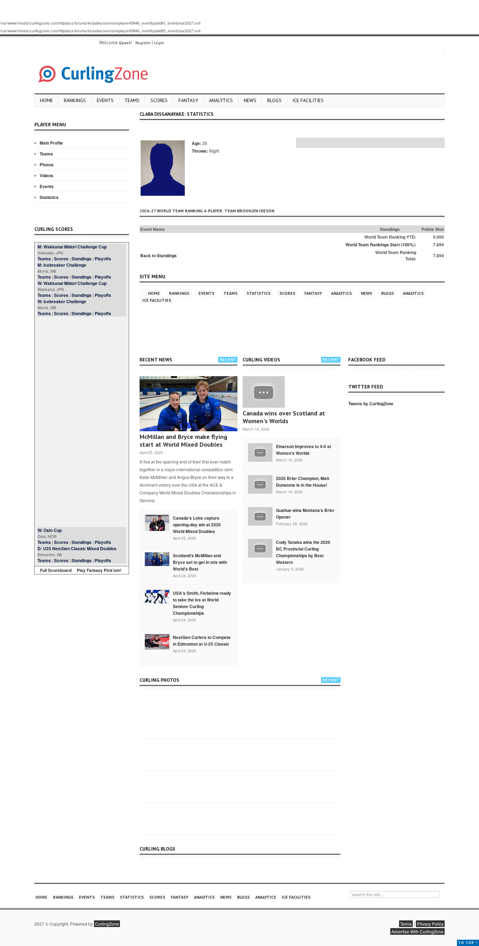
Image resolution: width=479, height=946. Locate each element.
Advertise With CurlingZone (417, 931)
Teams (132, 100)
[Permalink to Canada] (157, 522)
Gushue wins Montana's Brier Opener (305, 513)
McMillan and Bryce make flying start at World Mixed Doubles (183, 440)
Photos (47, 164)
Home (46, 100)
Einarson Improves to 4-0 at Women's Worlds (303, 449)
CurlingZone (107, 924)
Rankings (75, 100)
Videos (46, 175)
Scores (159, 100)
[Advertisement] (81, 422)
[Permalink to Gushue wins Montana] (260, 515)
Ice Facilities (308, 100)
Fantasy (188, 100)
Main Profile (51, 143)
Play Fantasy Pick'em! (99, 570)
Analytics (221, 100)
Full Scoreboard (56, 570)
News (250, 100)
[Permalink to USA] (157, 596)
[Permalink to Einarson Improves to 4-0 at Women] (260, 451)
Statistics (49, 197)
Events (105, 100)
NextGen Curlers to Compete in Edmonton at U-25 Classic (202, 640)
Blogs (274, 100)
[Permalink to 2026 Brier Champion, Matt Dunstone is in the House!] (260, 483)
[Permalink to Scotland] (157, 558)
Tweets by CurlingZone (370, 403)
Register (143, 42)
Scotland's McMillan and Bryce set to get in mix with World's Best (200, 562)
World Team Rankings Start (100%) (380, 244)
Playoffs (103, 258)
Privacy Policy (430, 924)
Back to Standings (158, 255)
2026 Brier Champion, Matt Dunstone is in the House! (302, 481)
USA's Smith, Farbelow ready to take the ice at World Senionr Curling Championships (202, 603)
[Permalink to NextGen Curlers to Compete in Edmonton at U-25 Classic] (157, 641)
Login (159, 42)
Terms (406, 924)
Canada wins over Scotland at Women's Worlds (284, 417)
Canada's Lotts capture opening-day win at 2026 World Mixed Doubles (197, 524)
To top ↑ (468, 942)
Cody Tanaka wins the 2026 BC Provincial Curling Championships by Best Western (303, 552)
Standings (82, 258)
